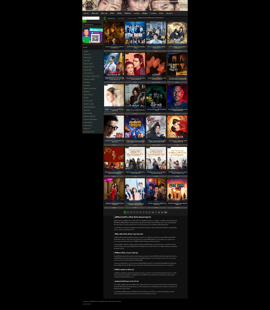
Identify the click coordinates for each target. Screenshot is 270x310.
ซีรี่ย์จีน (112, 13)
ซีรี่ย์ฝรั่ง (119, 13)
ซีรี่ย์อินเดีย (128, 13)
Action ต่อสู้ (86, 82)
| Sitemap (119, 301)
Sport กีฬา (86, 97)
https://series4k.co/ (89, 24)
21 (159, 212)
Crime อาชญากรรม (88, 73)
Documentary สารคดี (89, 131)
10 (152, 212)
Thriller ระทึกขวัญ (88, 94)
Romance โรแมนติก (89, 104)
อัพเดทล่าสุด (111, 18)
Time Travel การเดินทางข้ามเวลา (92, 76)
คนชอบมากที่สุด (132, 18)
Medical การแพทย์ (88, 63)
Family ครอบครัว (88, 125)
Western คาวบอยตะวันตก (90, 88)
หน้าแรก (86, 13)
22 (162, 212)
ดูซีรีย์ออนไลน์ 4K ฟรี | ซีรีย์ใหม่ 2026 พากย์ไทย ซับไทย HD (103, 301)
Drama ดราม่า (87, 128)
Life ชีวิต (86, 51)
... (155, 212)
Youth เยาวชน (87, 54)
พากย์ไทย (153, 13)
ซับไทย (161, 13)
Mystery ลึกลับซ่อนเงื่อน (89, 107)
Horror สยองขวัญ (88, 113)
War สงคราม (87, 91)
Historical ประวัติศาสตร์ (89, 116)
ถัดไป (166, 212)
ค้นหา (84, 21)
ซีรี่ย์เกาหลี (104, 13)
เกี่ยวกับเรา (169, 13)
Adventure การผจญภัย (89, 79)
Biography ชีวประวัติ (89, 66)
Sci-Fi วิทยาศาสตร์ (88, 100)
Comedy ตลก (87, 85)
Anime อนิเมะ (87, 60)
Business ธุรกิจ (87, 57)
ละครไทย (136, 13)
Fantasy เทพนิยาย (88, 122)
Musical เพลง (87, 110)
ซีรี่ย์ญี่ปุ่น (145, 13)
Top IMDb (121, 18)
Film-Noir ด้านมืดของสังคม (90, 119)
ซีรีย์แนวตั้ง (95, 13)
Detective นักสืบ (87, 70)
